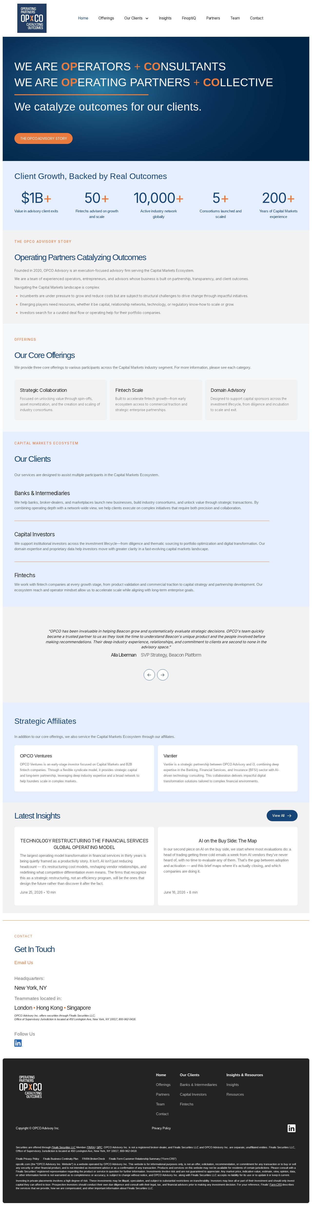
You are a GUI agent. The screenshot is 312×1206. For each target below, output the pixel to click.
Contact (256, 18)
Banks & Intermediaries (198, 1085)
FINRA (91, 1147)
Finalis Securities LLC (64, 1147)
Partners (213, 18)
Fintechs (187, 1104)
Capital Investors (193, 1094)
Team (235, 18)
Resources (235, 1094)
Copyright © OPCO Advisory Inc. (37, 1128)
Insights (165, 18)
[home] (32, 18)
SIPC (99, 1147)
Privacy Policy (161, 1128)
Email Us (23, 962)
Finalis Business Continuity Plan (60, 1158)
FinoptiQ (189, 18)
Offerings (106, 18)
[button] (136, 18)
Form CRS (276, 1184)
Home (83, 18)
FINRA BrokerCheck (93, 1158)
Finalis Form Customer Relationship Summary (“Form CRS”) (142, 1158)
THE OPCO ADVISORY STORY (43, 138)
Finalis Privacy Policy (27, 1158)
